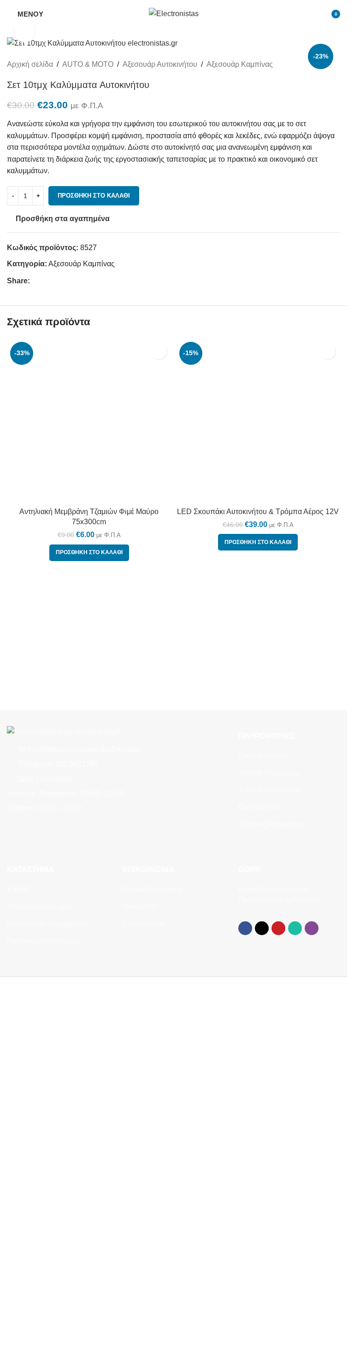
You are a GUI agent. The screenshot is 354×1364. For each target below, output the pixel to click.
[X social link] (46, 281)
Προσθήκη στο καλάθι (94, 195)
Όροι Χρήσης (260, 807)
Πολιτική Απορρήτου (271, 824)
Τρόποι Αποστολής (269, 790)
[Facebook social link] (35, 281)
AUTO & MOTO (87, 64)
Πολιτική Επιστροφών (42, 941)
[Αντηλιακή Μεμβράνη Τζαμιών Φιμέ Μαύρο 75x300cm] (89, 421)
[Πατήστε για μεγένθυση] (24, 32)
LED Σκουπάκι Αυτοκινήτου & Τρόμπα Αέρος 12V (258, 511)
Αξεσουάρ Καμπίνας (239, 64)
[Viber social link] (79, 281)
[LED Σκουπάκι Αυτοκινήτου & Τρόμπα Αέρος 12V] (258, 421)
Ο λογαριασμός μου (39, 906)
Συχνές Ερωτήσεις (153, 889)
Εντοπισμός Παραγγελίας (48, 924)
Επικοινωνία (143, 924)
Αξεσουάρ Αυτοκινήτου (160, 64)
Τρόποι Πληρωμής (269, 773)
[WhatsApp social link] (68, 281)
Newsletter (140, 906)
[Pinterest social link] (57, 281)
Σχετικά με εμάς (263, 755)
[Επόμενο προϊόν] (334, 64)
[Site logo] (174, 13)
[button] (89, 552)
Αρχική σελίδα (30, 64)
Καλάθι (18, 889)
